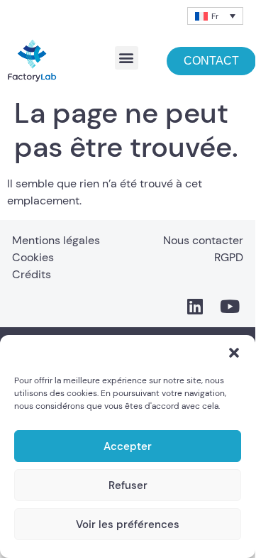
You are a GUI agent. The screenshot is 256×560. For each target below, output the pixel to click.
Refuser (128, 485)
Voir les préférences (127, 524)
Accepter (128, 446)
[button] (234, 353)
